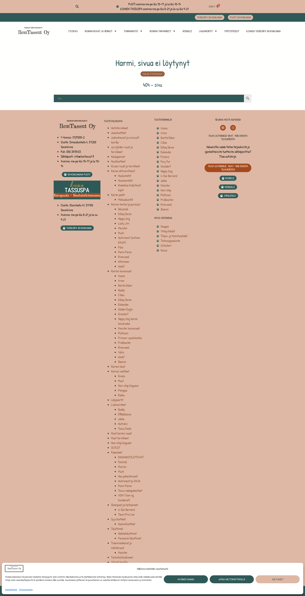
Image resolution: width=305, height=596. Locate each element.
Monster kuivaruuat (129, 328)
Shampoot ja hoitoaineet (124, 505)
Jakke (121, 419)
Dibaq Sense (124, 214)
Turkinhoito (131, 31)
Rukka (121, 395)
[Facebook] (223, 128)
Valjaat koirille (119, 562)
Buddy (121, 290)
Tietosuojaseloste (26, 589)
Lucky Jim (123, 223)
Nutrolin (123, 424)
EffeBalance (124, 414)
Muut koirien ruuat (121, 433)
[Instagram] (233, 128)
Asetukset (277, 579)
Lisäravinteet (118, 405)
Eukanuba (123, 304)
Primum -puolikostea (130, 338)
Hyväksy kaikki (186, 579)
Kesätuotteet (118, 161)
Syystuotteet (118, 519)
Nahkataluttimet (127, 533)
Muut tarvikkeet (120, 438)
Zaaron (122, 362)
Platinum (123, 333)
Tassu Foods (124, 428)
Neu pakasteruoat (128, 476)
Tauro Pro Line (126, 514)
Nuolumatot (124, 176)
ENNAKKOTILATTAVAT (131, 457)
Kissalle (187, 31)
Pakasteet (116, 452)
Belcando (123, 209)
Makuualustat (125, 199)
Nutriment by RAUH (129, 481)
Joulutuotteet (118, 133)
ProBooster (124, 342)
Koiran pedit (118, 195)
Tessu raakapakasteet (130, 490)
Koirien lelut (118, 366)
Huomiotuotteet (126, 524)
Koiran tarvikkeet (160, 31)
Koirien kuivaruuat (121, 271)
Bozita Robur (125, 285)
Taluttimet (117, 529)
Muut (121, 381)
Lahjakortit (206, 31)
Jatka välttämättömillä (232, 579)
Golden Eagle (125, 309)
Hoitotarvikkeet (119, 128)
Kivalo (121, 376)
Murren (122, 467)
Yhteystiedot (231, 31)
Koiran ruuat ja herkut (98, 31)
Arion (121, 280)
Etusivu (73, 31)
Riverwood (123, 257)
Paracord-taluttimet (129, 538)
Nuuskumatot (125, 180)
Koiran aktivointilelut (123, 171)
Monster (122, 228)
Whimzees (123, 261)
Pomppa (122, 390)
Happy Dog (124, 218)
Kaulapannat (118, 156)
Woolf (121, 266)
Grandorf (123, 314)
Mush (121, 233)
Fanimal (122, 462)
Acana (121, 276)
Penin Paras (125, 252)
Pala (120, 247)
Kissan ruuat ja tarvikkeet (125, 166)
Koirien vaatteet (120, 371)
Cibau (121, 295)
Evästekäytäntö (11, 589)
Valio (121, 352)
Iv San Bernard (126, 509)
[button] (77, 7)
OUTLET (115, 447)
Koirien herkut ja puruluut (125, 204)
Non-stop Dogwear (128, 385)
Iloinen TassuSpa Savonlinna (263, 31)
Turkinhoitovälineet (122, 557)
